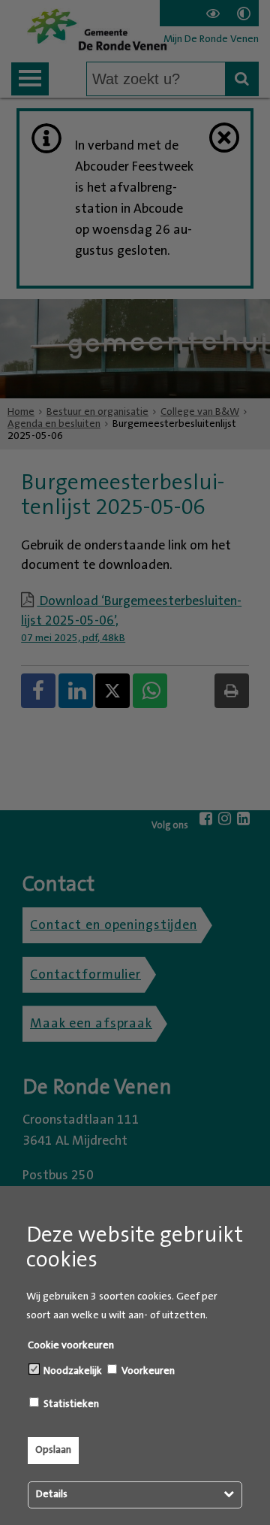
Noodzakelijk (71, 1371)
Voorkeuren (147, 1371)
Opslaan (53, 1450)
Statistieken (70, 1404)
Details (52, 1494)
